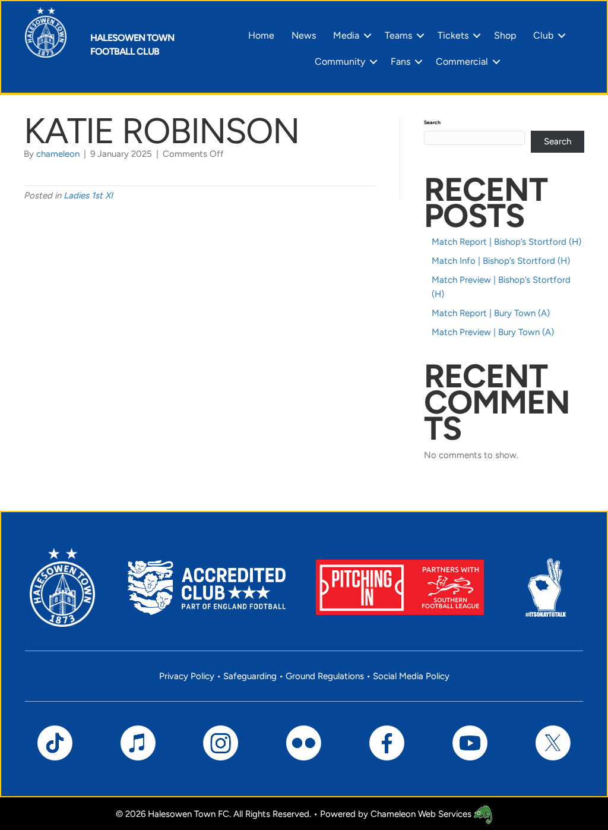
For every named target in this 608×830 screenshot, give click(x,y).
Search (432, 122)
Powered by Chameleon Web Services (397, 814)
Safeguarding (250, 676)
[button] (367, 36)
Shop (505, 35)
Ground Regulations (325, 676)
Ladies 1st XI (88, 195)
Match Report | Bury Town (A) (491, 313)
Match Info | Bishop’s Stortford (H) (501, 260)
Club (543, 35)
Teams (398, 35)
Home (261, 35)
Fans (400, 61)
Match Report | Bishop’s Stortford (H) (506, 241)
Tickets (453, 35)
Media (346, 35)
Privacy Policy (186, 676)
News (304, 35)
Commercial (462, 61)
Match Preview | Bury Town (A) (493, 332)
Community (340, 61)
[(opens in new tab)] (400, 587)
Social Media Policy (411, 676)
